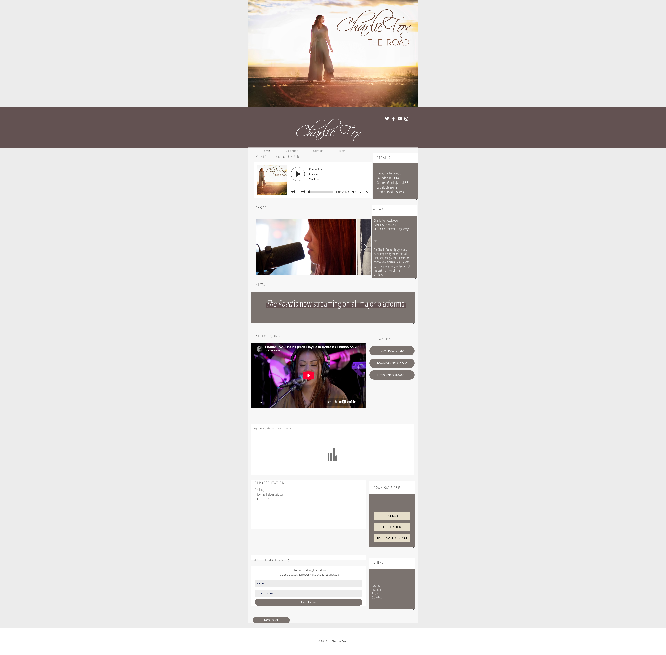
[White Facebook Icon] (393, 118)
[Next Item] (365, 247)
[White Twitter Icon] (387, 118)
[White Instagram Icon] (406, 118)
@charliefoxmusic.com (271, 494)
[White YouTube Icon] (400, 118)
